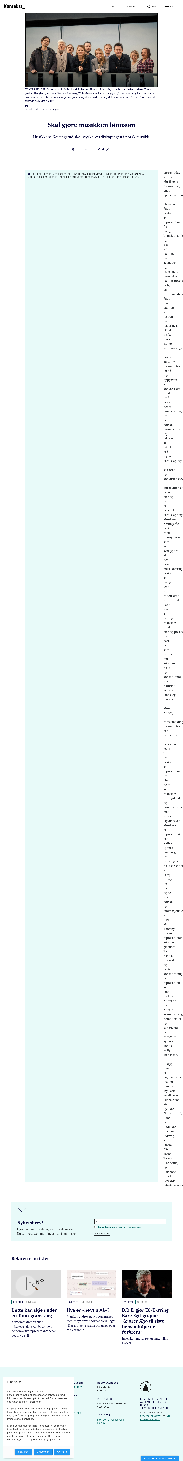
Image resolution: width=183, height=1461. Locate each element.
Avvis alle (62, 1452)
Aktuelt (112, 6)
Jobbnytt (132, 6)
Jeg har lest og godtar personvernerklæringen (119, 1227)
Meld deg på (102, 1233)
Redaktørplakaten (150, 1416)
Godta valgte (43, 1452)
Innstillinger (23, 1452)
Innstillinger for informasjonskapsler (160, 1458)
